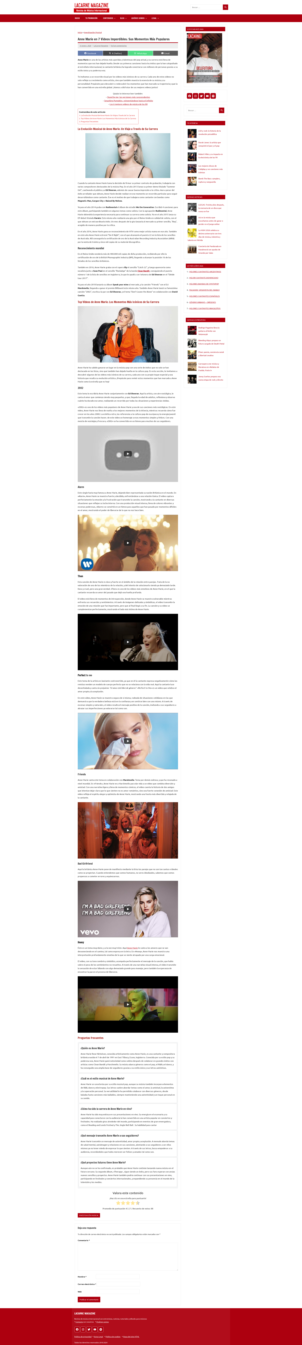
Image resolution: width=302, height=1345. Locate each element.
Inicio (80, 32)
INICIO (77, 18)
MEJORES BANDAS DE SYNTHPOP (204, 284)
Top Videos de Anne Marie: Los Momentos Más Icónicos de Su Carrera (108, 118)
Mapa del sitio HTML (131, 1336)
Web (80, 1291)
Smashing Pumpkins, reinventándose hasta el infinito (128, 100)
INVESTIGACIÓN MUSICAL (89, 1215)
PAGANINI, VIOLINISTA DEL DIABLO (204, 290)
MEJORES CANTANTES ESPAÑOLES (204, 296)
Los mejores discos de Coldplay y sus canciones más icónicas (210, 169)
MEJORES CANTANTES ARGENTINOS (205, 271)
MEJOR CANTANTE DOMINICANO (203, 277)
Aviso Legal (98, 1336)
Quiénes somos (102, 1322)
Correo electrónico (87, 1284)
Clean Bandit (144, 271)
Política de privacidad (83, 1336)
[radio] (118, 1203)
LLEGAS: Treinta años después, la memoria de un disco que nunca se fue (211, 207)
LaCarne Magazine (101, 45)
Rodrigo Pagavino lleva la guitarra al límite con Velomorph (208, 330)
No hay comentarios (119, 45)
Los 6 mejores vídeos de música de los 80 (129, 104)
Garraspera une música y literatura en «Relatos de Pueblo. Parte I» (208, 366)
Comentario (84, 1240)
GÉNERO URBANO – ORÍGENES (202, 302)
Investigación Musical (93, 32)
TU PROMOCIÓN (91, 18)
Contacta (79, 1322)
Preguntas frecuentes (89, 121)
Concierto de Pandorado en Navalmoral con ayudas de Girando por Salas (209, 249)
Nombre (82, 1276)
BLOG (122, 18)
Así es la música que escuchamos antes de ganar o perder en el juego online (210, 220)
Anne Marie (132, 948)
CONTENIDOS (108, 18)
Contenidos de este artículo (92, 112)
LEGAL (154, 18)
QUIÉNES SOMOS (138, 18)
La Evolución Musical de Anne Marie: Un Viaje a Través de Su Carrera (108, 115)
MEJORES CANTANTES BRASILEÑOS (204, 308)
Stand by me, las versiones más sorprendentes (128, 97)
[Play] (128, 454)
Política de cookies (113, 1336)
